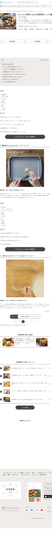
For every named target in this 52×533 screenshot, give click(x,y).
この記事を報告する (47, 311)
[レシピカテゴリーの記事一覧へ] (20, 29)
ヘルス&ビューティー (41, 472)
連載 (9, 474)
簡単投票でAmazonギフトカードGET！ (28, 26)
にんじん (32, 6)
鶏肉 (44, 6)
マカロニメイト (15, 474)
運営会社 (49, 511)
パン (41, 6)
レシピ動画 (21, 472)
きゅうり (20, 6)
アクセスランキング (25, 474)
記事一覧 (49, 507)
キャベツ (24, 6)
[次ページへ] (34, 321)
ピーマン (10, 6)
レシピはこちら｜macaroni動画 (24, 136)
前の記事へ (13, 41)
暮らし (33, 472)
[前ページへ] (15, 321)
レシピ (14, 472)
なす (7, 6)
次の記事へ (38, 41)
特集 (4, 474)
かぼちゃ (15, 6)
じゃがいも (37, 6)
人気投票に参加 (42, 474)
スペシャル (34, 474)
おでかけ (27, 472)
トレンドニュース (7, 472)
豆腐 (28, 6)
